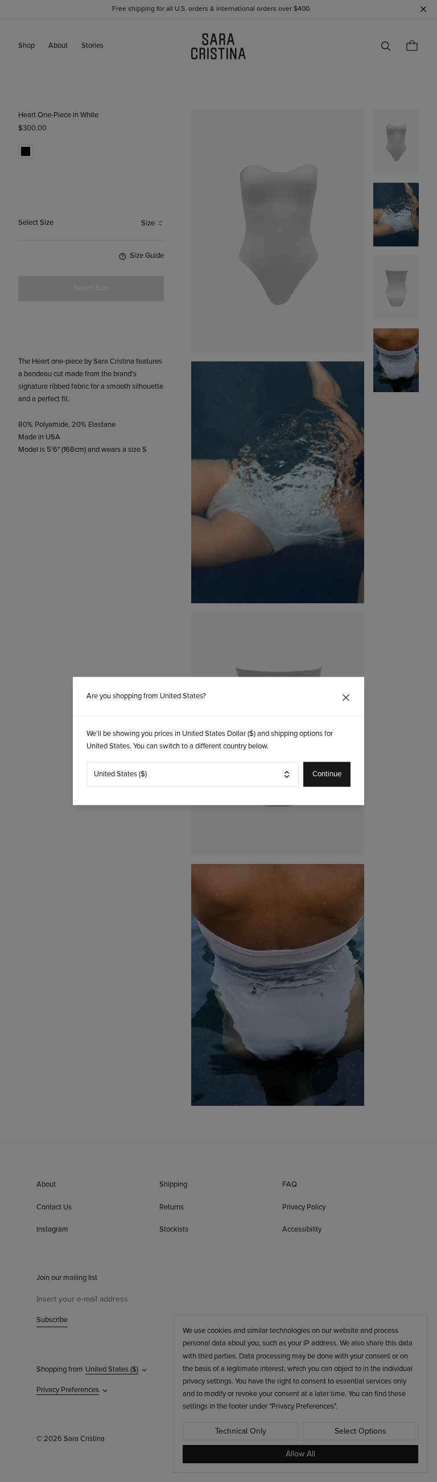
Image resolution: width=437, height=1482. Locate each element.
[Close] (346, 697)
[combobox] (192, 774)
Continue (326, 774)
